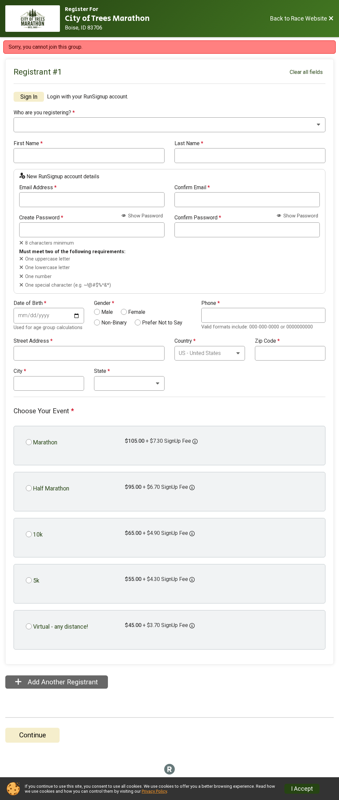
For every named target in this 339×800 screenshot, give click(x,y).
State (102, 371)
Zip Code (267, 341)
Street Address (33, 341)
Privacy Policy (154, 791)
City (20, 371)
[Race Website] (35, 18)
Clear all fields (306, 72)
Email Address (38, 188)
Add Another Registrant (62, 682)
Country (185, 341)
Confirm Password (197, 218)
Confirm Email (192, 188)
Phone (210, 303)
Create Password (41, 218)
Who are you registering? (44, 113)
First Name (28, 143)
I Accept (302, 788)
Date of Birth (30, 303)
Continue (32, 735)
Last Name (188, 143)
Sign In (28, 96)
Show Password (145, 216)
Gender (104, 303)
